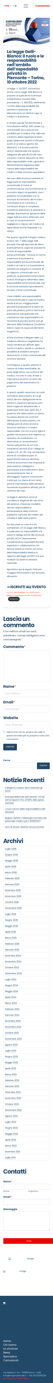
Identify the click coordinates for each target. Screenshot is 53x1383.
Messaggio (10, 1209)
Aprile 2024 (10, 997)
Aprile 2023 (10, 1068)
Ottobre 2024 (12, 967)
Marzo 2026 (11, 872)
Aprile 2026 (10, 866)
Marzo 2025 (11, 937)
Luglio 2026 (10, 848)
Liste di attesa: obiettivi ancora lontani (24, 826)
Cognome (33, 1191)
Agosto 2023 (11, 1044)
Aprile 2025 (10, 931)
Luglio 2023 (10, 1050)
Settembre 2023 (13, 1038)
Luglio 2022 (10, 1121)
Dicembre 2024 (13, 955)
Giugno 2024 (11, 985)
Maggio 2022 (11, 1133)
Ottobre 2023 (12, 1032)
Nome (7, 1181)
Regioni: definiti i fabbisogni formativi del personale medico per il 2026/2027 (26, 819)
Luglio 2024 (10, 979)
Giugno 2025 (11, 920)
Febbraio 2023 (12, 1080)
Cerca (6, 760)
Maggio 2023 (11, 1062)
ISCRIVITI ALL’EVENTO (28, 586)
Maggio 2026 (11, 860)
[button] (25, 5)
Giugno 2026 (11, 854)
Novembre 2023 (13, 1026)
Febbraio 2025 (12, 943)
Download (14, 599)
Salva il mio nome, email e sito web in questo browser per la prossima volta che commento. (27, 736)
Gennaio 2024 (12, 1015)
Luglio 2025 (10, 914)
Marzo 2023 (11, 1074)
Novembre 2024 (13, 961)
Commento (14, 646)
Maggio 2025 (11, 925)
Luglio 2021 (10, 1157)
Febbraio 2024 (12, 1009)
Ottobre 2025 (12, 902)
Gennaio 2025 (12, 949)
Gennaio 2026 (12, 884)
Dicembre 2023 (13, 1020)
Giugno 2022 (11, 1127)
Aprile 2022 (10, 1139)
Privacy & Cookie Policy (17, 1378)
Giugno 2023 (11, 1056)
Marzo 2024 (11, 1003)
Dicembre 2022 (13, 1092)
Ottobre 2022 (12, 1104)
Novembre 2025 (13, 896)
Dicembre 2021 (12, 1151)
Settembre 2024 (13, 973)
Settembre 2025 (13, 908)
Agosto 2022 (11, 1115)
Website (10, 717)
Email (9, 702)
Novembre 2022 (13, 1098)
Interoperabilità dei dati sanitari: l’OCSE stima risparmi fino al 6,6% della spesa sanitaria (24, 799)
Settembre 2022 (13, 1110)
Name (9, 686)
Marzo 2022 (11, 1145)
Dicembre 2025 (13, 890)
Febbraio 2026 (12, 878)
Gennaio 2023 (12, 1086)
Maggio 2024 (11, 991)
